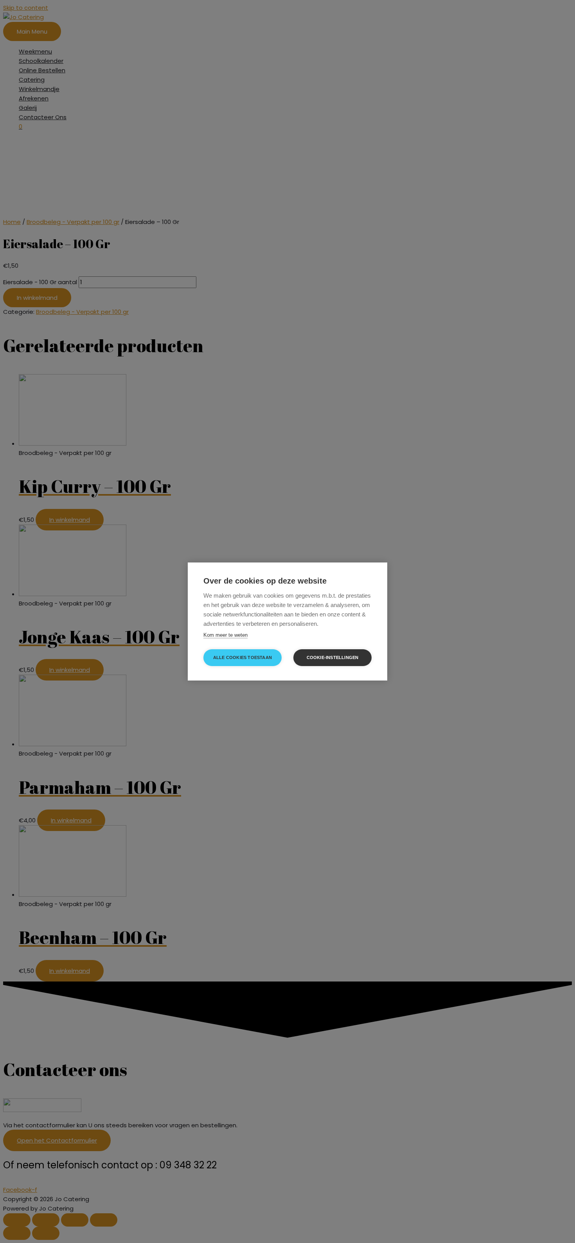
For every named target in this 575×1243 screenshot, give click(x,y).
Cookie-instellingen (333, 657)
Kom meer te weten (225, 635)
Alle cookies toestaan (242, 657)
